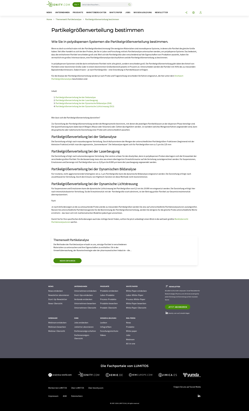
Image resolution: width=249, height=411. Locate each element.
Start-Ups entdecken (83, 295)
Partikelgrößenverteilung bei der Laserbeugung (77, 100)
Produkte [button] (78, 12)
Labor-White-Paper (134, 295)
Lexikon (103, 322)
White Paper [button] (115, 12)
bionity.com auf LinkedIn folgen (179, 313)
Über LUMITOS (77, 388)
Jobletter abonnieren (84, 327)
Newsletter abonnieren (58, 295)
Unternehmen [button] (62, 12)
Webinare (130, 339)
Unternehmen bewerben (85, 303)
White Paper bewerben (136, 303)
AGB (65, 396)
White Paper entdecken (136, 291)
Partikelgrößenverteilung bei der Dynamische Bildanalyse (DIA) (84, 103)
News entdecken (55, 291)
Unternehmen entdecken (85, 291)
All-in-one (130, 343)
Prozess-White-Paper (135, 299)
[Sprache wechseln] (193, 12)
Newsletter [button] (161, 12)
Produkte (130, 327)
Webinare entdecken (57, 322)
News (128, 322)
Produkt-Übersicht (108, 307)
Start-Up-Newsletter (57, 299)
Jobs (128, 335)
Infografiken (105, 327)
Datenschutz (77, 396)
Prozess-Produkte (108, 299)
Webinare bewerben (57, 327)
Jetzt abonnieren (177, 307)
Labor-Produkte (107, 295)
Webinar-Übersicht (56, 331)
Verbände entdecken (83, 299)
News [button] (49, 12)
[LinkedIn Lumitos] (199, 396)
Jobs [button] (127, 12)
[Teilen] (186, 12)
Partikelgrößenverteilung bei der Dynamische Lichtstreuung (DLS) (85, 106)
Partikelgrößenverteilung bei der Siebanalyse (76, 97)
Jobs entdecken (81, 322)
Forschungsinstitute (109, 331)
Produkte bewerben (109, 303)
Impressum (53, 396)
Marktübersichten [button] (96, 12)
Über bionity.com (95, 388)
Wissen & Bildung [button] (143, 12)
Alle (75, 4)
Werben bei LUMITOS (57, 388)
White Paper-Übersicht (136, 307)
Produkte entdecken (109, 291)
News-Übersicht (55, 303)
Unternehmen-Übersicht (85, 307)
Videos (103, 335)
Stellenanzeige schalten (85, 331)
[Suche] (129, 4)
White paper (131, 331)
